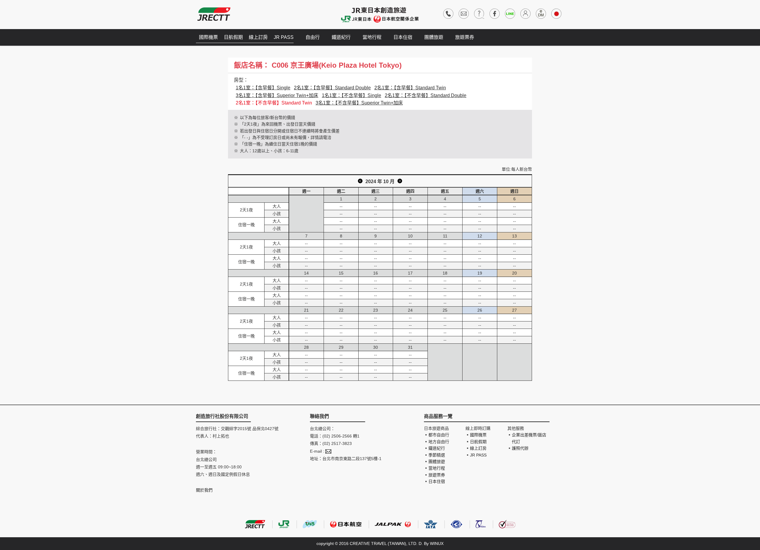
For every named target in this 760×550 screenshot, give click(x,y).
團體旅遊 (433, 37)
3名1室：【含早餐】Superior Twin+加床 (277, 95)
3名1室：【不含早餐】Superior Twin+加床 (359, 102)
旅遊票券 (464, 37)
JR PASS (284, 37)
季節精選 (436, 455)
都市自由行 (438, 434)
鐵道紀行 (341, 37)
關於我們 (204, 490)
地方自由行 (438, 441)
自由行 (312, 37)
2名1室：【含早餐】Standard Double (332, 87)
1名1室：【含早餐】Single (263, 87)
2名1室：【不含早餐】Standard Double (425, 95)
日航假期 (233, 37)
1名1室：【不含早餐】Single (351, 95)
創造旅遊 (213, 14)
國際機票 (208, 37)
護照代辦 (520, 448)
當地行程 (371, 37)
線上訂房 (258, 37)
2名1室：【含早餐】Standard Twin (410, 87)
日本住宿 (402, 37)
